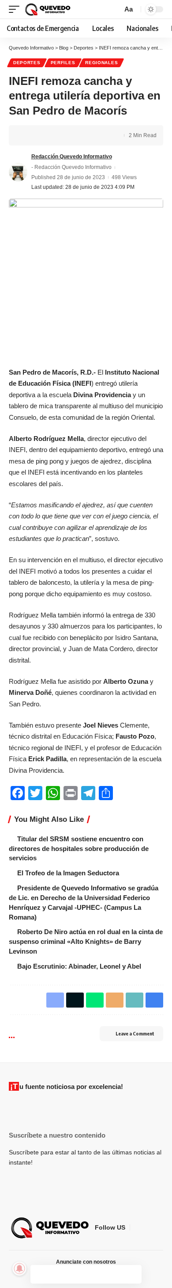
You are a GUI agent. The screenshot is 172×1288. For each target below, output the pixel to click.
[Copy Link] (97, 135)
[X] (148, 1227)
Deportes (27, 62)
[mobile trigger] (16, 9)
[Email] (83, 135)
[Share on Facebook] (28, 135)
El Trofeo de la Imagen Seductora (68, 873)
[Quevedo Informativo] (49, 9)
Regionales (101, 62)
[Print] (111, 135)
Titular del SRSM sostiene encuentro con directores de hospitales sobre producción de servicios (79, 848)
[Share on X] (42, 135)
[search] (114, 9)
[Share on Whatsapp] (56, 135)
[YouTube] (158, 1227)
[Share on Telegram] (70, 135)
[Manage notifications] (19, 1268)
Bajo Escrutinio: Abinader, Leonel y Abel (79, 966)
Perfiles (63, 62)
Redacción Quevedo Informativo (71, 156)
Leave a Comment (135, 1033)
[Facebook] (137, 1227)
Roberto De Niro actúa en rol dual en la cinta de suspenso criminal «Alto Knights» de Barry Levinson (86, 941)
